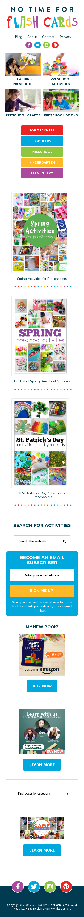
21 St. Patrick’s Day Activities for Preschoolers (42, 495)
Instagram (50, 886)
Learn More (42, 850)
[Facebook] (28, 45)
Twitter (34, 886)
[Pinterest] (55, 45)
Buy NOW (42, 685)
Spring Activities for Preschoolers (42, 279)
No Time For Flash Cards (42, 17)
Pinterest (66, 886)
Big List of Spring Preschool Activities (42, 381)
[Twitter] (37, 45)
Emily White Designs (58, 908)
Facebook (17, 886)
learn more (42, 764)
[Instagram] (46, 45)
